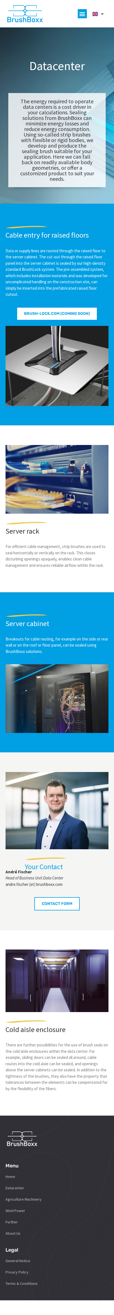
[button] (82, 13)
